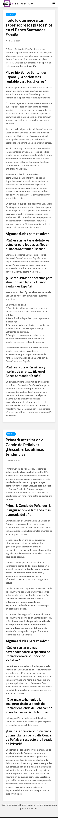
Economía (10, 14)
